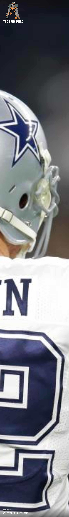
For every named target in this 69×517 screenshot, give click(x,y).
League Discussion (7, 510)
